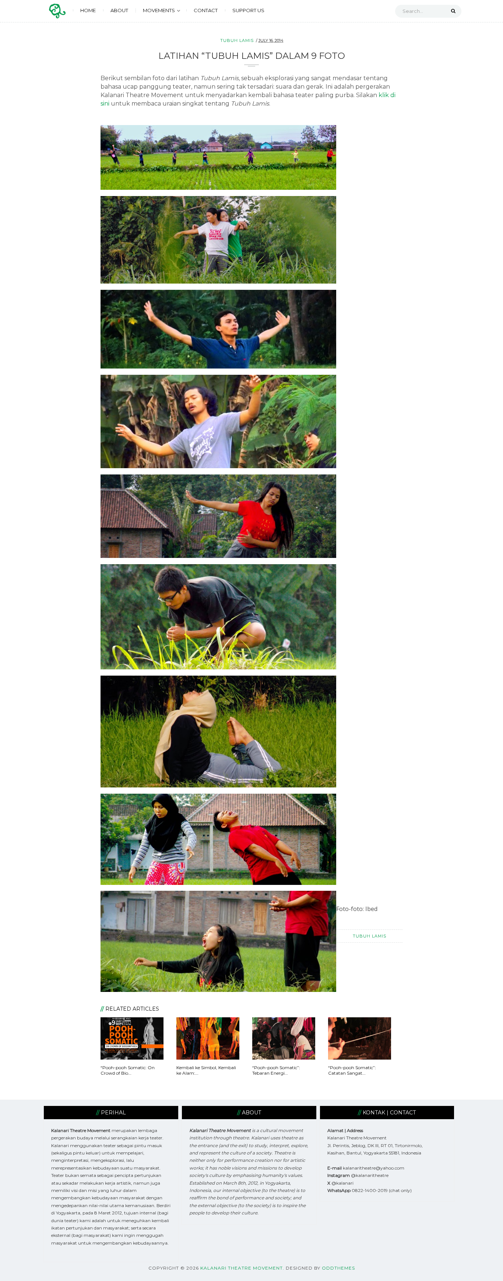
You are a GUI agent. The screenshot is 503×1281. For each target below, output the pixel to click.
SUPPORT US (248, 10)
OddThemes (338, 1268)
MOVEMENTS (159, 10)
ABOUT (119, 10)
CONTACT (206, 10)
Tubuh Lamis (237, 40)
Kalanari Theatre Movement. (242, 1268)
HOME (88, 10)
